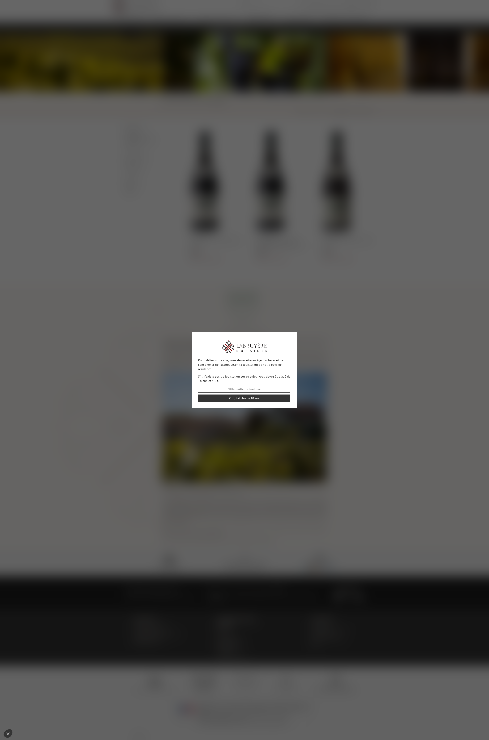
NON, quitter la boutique (244, 389)
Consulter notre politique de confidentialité (30, 708)
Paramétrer (24, 720)
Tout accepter (64, 720)
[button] (8, 733)
